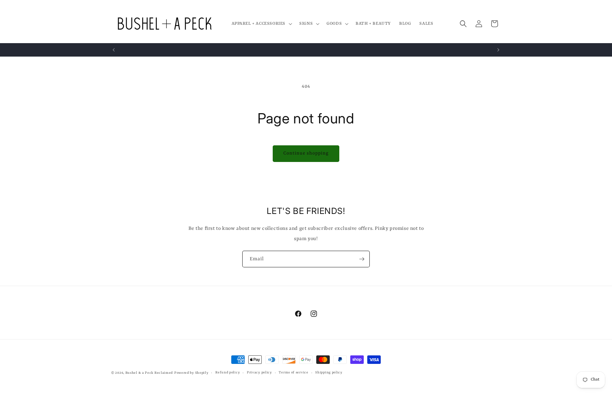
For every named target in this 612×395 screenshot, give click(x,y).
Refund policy (227, 372)
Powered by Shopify (191, 373)
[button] (261, 23)
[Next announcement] (498, 50)
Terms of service (293, 372)
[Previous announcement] (113, 50)
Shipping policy (328, 372)
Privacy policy (259, 372)
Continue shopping (306, 153)
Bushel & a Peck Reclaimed (149, 373)
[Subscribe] (361, 259)
